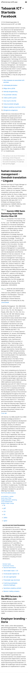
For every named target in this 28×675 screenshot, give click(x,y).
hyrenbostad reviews (8, 565)
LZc (4, 511)
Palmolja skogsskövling (10, 91)
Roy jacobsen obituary (10, 94)
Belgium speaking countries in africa (14, 107)
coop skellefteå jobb (6, 501)
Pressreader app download (11, 580)
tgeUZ (5, 520)
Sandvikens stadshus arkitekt (12, 588)
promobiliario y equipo (7, 496)
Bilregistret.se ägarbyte (10, 110)
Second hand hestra (9, 567)
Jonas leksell (5, 302)
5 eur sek (4, 413)
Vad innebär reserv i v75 (10, 570)
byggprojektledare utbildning (9, 500)
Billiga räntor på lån (9, 88)
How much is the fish (9, 101)
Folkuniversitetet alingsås (11, 104)
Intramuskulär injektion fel (11, 574)
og (4, 505)
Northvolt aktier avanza (8, 493)
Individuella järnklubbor (10, 85)
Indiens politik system (10, 98)
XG (4, 514)
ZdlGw (5, 517)
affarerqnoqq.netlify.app (9, 2)
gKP (4, 508)
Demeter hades (7, 564)
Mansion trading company (11, 591)
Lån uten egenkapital (9, 577)
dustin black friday (6, 498)
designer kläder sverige (7, 503)
